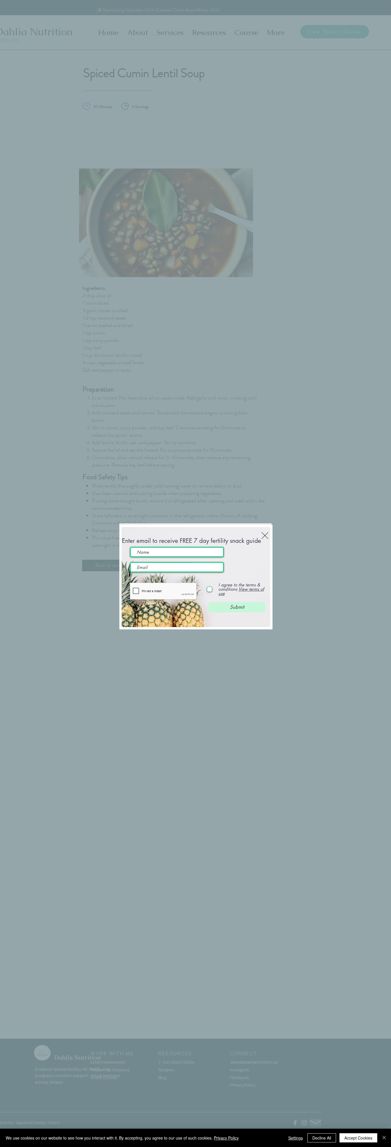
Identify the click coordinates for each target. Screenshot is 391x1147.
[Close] (384, 1137)
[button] (265, 535)
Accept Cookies (358, 1138)
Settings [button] (295, 1138)
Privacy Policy (226, 1138)
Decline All (321, 1138)
